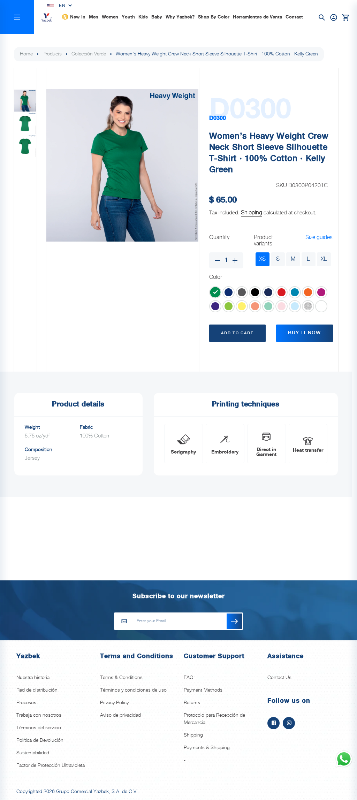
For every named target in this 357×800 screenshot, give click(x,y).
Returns (192, 702)
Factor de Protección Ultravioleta (50, 765)
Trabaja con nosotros (38, 715)
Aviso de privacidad (120, 715)
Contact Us (279, 677)
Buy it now (304, 332)
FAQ (188, 677)
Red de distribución (37, 690)
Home (26, 54)
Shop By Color (213, 17)
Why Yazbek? (180, 17)
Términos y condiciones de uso (133, 690)
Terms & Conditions (121, 677)
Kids (143, 17)
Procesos (26, 702)
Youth (128, 17)
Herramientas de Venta (257, 17)
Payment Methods (203, 690)
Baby (156, 17)
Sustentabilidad (32, 753)
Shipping (251, 213)
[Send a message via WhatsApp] (344, 759)
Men (93, 17)
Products (52, 54)
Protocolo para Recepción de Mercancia (214, 719)
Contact (294, 17)
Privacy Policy (114, 702)
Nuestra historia (33, 677)
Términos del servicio (38, 727)
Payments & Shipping (207, 747)
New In (77, 17)
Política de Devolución (39, 740)
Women (110, 17)
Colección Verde (88, 54)
